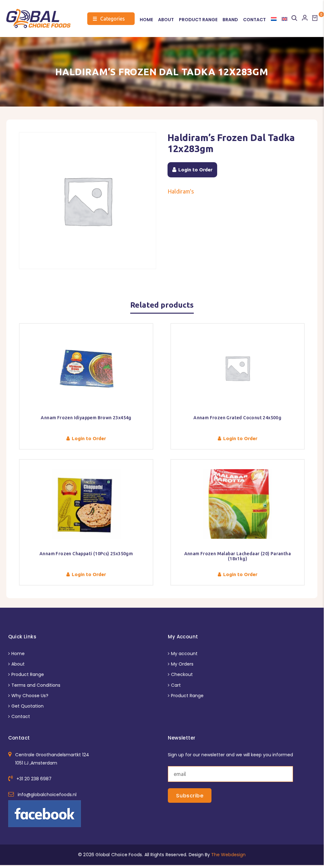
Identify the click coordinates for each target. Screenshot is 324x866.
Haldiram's (181, 191)
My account (184, 653)
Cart (176, 685)
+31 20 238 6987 (34, 779)
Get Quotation (27, 706)
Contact (254, 19)
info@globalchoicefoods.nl (47, 794)
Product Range (198, 19)
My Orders (182, 664)
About (166, 19)
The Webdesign (228, 854)
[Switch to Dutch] (274, 19)
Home (146, 19)
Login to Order (195, 169)
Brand (230, 19)
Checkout (182, 674)
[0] (314, 18)
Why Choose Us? (29, 695)
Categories (109, 18)
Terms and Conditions (35, 685)
